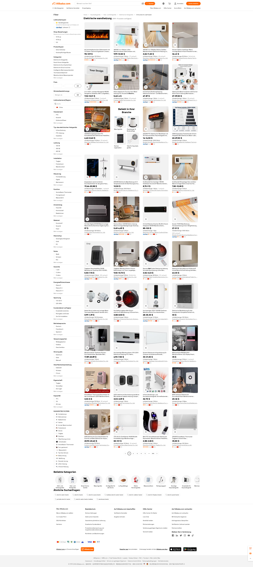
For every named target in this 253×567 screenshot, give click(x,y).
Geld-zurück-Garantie (91, 517)
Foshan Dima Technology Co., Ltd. (94, 232)
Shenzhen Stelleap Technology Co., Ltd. (96, 142)
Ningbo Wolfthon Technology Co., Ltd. (96, 58)
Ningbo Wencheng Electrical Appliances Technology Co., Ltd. (185, 403)
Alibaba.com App (162, 549)
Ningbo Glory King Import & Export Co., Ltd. (185, 100)
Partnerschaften (177, 528)
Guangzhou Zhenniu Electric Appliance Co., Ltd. (97, 190)
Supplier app (124, 549)
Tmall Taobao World (115, 558)
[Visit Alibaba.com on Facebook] (173, 535)
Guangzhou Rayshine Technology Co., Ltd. (97, 403)
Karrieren (59, 524)
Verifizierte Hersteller (120, 513)
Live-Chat (146, 517)
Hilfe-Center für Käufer (150, 513)
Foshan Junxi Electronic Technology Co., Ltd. (97, 445)
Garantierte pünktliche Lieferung (95, 520)
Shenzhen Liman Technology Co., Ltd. (95, 277)
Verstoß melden (148, 532)
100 (153, 453)
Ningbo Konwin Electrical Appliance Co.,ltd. (185, 235)
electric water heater (63, 495)
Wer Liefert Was (155, 558)
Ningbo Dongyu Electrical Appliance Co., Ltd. (156, 142)
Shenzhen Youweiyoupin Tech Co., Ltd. (96, 100)
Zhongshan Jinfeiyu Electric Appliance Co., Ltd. (185, 361)
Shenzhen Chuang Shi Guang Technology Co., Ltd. (156, 190)
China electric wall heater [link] (144, 14)
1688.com (104, 558)
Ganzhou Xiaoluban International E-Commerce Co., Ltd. (156, 361)
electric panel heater (173, 495)
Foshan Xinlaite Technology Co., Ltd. (125, 100)
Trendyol (146, 558)
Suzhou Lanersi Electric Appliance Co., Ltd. (156, 403)
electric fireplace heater (155, 495)
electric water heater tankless (84, 499)
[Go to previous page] (125, 453)
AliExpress (96, 558)
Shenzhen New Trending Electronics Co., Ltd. (156, 277)
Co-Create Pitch (61, 517)
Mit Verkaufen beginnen (179, 517)
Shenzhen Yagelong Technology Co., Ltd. (155, 58)
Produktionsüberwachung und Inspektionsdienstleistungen (94, 529)
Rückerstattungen (148, 524)
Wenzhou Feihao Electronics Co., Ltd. (125, 277)
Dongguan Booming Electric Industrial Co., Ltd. (156, 319)
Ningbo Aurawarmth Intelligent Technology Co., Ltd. (185, 142)
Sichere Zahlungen (91, 513)
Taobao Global (133, 558)
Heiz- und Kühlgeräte (109, 14)
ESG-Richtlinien (61, 520)
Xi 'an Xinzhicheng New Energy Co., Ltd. (126, 445)
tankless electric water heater (114, 495)
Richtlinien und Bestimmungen (94, 533)
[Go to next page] (157, 453)
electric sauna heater (95, 495)
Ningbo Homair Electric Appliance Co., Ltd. (126, 190)
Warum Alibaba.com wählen (64, 513)
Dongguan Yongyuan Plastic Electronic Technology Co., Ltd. (126, 58)
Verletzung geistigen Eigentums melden (155, 528)
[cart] (169, 4)
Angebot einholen (119, 517)
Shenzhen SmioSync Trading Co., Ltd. (154, 445)
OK (78, 86)
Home (85, 14)
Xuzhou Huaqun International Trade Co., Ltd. (185, 277)
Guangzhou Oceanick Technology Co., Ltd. (185, 319)
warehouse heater (104, 499)
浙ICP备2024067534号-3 (177, 564)
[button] (143, 3)
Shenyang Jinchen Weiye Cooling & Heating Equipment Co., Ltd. (156, 232)
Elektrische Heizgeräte (126, 14)
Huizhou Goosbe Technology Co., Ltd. (154, 100)
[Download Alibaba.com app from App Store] (175, 549)
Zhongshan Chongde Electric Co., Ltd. (96, 319)
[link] (250, 548)
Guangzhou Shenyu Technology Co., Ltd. (126, 361)
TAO (140, 558)
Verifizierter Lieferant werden (181, 524)
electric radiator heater (135, 495)
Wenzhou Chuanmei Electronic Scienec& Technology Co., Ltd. (126, 319)
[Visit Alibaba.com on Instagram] (185, 535)
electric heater (79, 495)
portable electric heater (63, 499)
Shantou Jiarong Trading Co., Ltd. (124, 232)
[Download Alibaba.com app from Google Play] (190, 549)
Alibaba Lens (60, 549)
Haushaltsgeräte (95, 14)
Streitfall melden (148, 520)
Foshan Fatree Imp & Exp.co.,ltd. (182, 445)
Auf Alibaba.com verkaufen (180, 513)
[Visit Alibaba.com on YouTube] (189, 535)
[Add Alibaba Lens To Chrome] (87, 549)
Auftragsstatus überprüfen (180, 520)
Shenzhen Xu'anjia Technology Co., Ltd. (96, 361)
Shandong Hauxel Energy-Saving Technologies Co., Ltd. (185, 58)
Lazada (125, 558)
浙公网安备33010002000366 (159, 564)
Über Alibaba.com (62, 509)
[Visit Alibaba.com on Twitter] (181, 535)
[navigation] (67, 241)
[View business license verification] (144, 564)
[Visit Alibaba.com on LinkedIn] (177, 535)
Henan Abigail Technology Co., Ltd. (124, 403)
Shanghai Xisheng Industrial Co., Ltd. (183, 190)
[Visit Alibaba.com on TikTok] (193, 535)
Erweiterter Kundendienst (93, 524)
